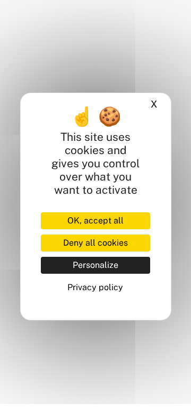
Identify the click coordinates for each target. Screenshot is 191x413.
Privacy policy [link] (95, 287)
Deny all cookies (95, 243)
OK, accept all (95, 221)
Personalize (95, 265)
